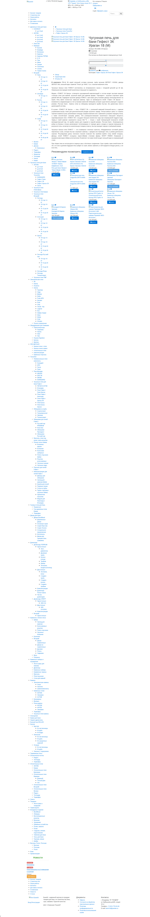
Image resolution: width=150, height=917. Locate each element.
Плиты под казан (42, 630)
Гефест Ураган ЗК (43, 183)
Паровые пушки (42, 486)
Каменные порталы (40, 355)
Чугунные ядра (42, 465)
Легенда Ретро (42, 271)
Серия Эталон (42, 528)
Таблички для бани (40, 835)
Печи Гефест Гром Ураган (41, 391)
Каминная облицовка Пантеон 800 (114, 165)
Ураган (39, 236)
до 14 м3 (40, 35)
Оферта (82, 900)
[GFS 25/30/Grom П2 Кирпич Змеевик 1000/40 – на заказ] (78, 160)
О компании (34, 23)
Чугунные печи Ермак (41, 192)
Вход (29, 902)
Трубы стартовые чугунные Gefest (43, 491)
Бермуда (40, 50)
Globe (39, 317)
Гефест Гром (41, 179)
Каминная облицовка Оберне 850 (77, 212)
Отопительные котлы (37, 755)
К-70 (38, 58)
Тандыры (33, 801)
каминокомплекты (43, 689)
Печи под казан (39, 676)
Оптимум (40, 94)
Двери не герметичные (41, 646)
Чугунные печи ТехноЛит (38, 174)
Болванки (40, 449)
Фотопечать (41, 534)
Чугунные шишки (42, 463)
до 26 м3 (40, 41)
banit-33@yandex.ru (97, 4)
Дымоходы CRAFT (40, 599)
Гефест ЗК (40, 181)
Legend (39, 309)
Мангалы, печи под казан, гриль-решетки (40, 439)
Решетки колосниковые (41, 460)
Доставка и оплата (36, 21)
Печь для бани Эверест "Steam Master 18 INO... (59, 169)
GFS (38, 365)
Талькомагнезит (42, 413)
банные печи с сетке (40, 346)
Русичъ (39, 100)
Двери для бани (35, 515)
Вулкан (36, 142)
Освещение (34, 716)
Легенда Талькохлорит (41, 274)
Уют (38, 783)
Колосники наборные (40, 452)
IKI (34, 282)
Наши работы (34, 17)
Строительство (35, 15)
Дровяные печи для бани (38, 27)
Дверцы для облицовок (41, 477)
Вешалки (37, 820)
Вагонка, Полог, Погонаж (38, 843)
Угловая (36, 745)
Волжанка (40, 52)
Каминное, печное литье (38, 618)
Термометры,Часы (36, 753)
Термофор (37, 152)
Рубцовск (37, 657)
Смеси (32, 799)
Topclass (40, 290)
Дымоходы (33, 542)
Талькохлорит (41, 417)
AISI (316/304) (44, 608)
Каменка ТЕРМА (42, 56)
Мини (39, 62)
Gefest (36, 620)
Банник (39, 48)
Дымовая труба (44, 554)
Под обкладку (38, 371)
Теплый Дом (41, 780)
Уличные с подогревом (41, 751)
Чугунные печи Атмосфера (38, 189)
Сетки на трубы (42, 488)
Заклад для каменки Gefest (42, 481)
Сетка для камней (39, 678)
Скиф (39, 119)
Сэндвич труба (43, 577)
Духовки (40, 649)
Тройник (43, 561)
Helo (38, 334)
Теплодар (37, 156)
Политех (36, 286)
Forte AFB (40, 298)
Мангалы (37, 674)
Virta (38, 304)
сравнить (93, 70)
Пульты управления (40, 323)
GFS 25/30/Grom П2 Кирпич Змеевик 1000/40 (78, 165)
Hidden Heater (41, 313)
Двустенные (41, 570)
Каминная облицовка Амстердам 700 (95, 180)
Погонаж (36, 847)
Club (38, 319)
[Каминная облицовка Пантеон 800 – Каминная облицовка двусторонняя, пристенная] (115, 160)
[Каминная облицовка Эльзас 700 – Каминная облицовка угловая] (115, 192)
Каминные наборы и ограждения (36, 660)
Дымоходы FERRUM (40, 545)
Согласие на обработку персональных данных (87, 903)
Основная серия (42, 524)
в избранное (104, 70)
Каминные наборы (40, 670)
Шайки (36, 841)
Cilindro (39, 321)
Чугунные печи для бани (38, 163)
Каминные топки (39, 691)
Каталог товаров (35, 13)
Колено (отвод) (43, 558)
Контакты (33, 19)
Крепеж (36, 342)
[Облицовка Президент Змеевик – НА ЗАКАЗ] (115, 176)
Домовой (40, 778)
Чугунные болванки (40, 633)
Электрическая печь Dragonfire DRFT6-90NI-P (77, 184)
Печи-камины (38, 703)
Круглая (36, 726)
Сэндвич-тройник (44, 585)
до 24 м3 (40, 39)
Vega (38, 292)
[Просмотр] (52, 157)
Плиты (39, 651)
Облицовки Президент (40, 431)
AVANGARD (41, 177)
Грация (39, 64)
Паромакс (40, 330)
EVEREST (37, 29)
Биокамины (37, 699)
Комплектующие (42, 588)
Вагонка (36, 845)
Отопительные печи (36, 764)
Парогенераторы (39, 327)
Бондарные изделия (36, 810)
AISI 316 (43, 603)
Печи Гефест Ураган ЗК (41, 399)
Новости (33, 892)
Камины (32, 680)
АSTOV (39, 707)
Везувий (36, 73)
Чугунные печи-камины (41, 714)
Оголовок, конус (44, 573)
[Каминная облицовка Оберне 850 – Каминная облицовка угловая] (78, 208)
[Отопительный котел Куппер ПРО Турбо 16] (97, 192)
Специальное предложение (41, 531)
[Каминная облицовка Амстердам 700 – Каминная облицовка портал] (97, 176)
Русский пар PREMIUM (41, 424)
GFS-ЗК (39, 375)
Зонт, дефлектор (44, 550)
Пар (38, 60)
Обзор (57, 75)
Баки (31, 851)
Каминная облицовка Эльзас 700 (114, 196)
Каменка (40, 54)
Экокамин (40, 695)
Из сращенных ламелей (42, 742)
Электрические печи (36, 279)
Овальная (37, 735)
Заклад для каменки (41, 623)
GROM (39, 378)
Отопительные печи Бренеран (40, 771)
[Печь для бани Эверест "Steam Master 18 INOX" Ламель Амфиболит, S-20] (60, 162)
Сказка (39, 69)
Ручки (36, 828)
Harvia (36, 158)
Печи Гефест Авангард (41, 395)
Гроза (39, 185)
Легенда (40, 198)
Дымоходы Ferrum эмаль (41, 592)
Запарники (37, 822)
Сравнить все (87, 152)
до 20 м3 (40, 169)
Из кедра (40, 732)
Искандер (40, 388)
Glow (38, 315)
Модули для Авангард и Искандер (41, 501)
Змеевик (40, 415)
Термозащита (34, 808)
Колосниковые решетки (42, 627)
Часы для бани (38, 837)
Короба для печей (43, 484)
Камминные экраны (40, 672)
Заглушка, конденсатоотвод (46, 566)
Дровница (37, 668)
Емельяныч (41, 148)
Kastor (36, 160)
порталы (40, 687)
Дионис (36, 146)
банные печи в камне (40, 348)
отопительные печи (40, 350)
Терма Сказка (41, 71)
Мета (35, 655)
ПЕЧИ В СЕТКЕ (42, 386)
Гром (38, 369)
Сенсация (40, 217)
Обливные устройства (41, 824)
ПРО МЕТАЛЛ (34, 344)
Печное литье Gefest (40, 442)
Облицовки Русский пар (41, 435)
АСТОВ (39, 697)
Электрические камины (41, 682)
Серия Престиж (42, 526)
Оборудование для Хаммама (39, 325)
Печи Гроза (40, 403)
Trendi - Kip (40, 307)
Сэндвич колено (43, 581)
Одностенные (41, 547)
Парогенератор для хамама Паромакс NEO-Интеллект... (96, 215)
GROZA (39, 373)
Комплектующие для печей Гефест (40, 473)
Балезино (37, 636)
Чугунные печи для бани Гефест (40, 383)
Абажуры (37, 814)
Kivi (38, 311)
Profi (38, 302)
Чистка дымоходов (41, 596)
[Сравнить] (53, 157)
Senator (39, 300)
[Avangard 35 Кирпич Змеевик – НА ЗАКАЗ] (60, 208)
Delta (39, 296)
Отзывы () (58, 79)
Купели (32, 724)
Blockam (36, 701)
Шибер (43, 563)
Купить (93, 68)
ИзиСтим (37, 44)
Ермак (36, 144)
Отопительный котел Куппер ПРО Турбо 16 (96, 196)
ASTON (36, 33)
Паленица (40, 67)
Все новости (31, 876)
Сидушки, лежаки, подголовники (39, 832)
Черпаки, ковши (39, 839)
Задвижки (40, 653)
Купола (36, 340)
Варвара (36, 46)
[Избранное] (55, 157)
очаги (39, 684)
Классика (40, 428)
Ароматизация (35, 854)
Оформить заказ (102, 11)
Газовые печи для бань (37, 505)
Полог (36, 849)
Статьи (32, 894)
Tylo (38, 336)
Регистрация (36, 902)
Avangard (40, 363)
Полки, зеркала (39, 826)
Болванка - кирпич (40, 445)
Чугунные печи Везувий (38, 195)
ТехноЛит (33, 357)
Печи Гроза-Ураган (41, 406)
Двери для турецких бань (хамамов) (41, 538)
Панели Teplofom (39, 338)
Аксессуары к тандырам (38, 804)
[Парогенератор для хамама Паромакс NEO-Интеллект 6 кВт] (97, 209)
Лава (39, 75)
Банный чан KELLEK (37, 722)
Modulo (39, 294)
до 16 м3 (40, 167)
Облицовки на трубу (40, 409)
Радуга (36, 150)
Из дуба (39, 730)
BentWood (37, 812)
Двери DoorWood (39, 517)
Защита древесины (36, 720)
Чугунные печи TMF (40, 277)
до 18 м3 (40, 31)
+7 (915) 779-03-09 (113, 906)
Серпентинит (41, 411)
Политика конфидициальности (86, 907)
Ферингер (37, 154)
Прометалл (37, 507)
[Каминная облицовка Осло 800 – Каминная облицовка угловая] (97, 160)
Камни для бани (35, 718)
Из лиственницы (42, 728)
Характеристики (60, 77)
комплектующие (39, 353)
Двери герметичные (41, 642)
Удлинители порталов (41, 495)
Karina (36, 284)
